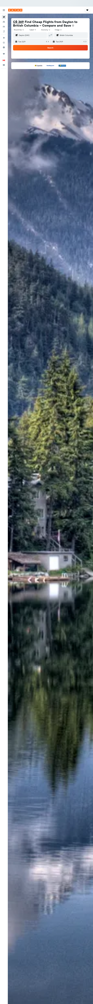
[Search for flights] (4, 17)
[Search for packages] (4, 31)
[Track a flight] (4, 42)
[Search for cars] (4, 26)
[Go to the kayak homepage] (15, 10)
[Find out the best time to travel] (4, 47)
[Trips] (4, 54)
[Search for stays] (4, 22)
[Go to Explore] (4, 38)
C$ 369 (18, 22)
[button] (3, 10)
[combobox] (45, 30)
